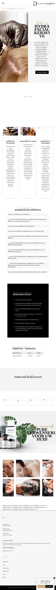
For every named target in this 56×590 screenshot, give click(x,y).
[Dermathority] (44, 3)
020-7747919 (6, 528)
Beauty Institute (6, 568)
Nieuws (4, 577)
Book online (41, 586)
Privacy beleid (5, 533)
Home (4, 565)
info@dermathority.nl (7, 530)
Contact (4, 574)
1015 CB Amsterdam (7, 525)
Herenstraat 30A (6, 524)
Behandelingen (6, 571)
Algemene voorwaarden (7, 534)
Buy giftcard (49, 586)
